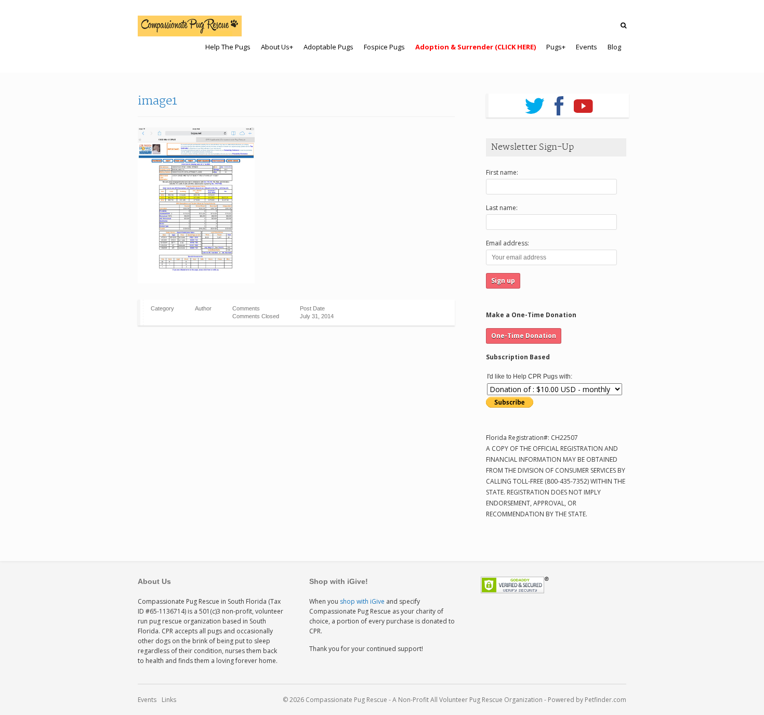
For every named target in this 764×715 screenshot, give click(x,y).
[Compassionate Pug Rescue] (190, 26)
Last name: (502, 207)
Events (147, 699)
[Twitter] (534, 102)
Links (169, 699)
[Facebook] (559, 102)
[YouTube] (583, 102)
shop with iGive (362, 601)
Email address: (507, 243)
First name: (502, 172)
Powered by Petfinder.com (587, 699)
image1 (157, 101)
